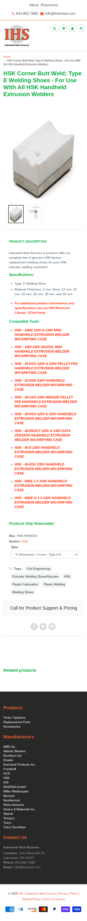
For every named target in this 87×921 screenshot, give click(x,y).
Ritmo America (13, 805)
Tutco (7, 822)
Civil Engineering (38, 568)
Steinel (8, 813)
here (40, 312)
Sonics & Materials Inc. (19, 809)
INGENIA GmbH (14, 787)
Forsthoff (9, 769)
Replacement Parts (16, 722)
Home (7, 56)
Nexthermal (11, 800)
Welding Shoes (22, 592)
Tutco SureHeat (14, 827)
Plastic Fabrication (25, 584)
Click (33, 312)
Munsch (8, 796)
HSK (25, 541)
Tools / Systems (14, 717)
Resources (49, 5)
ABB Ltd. (9, 746)
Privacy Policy (68, 893)
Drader (8, 760)
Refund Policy (31, 899)
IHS (5, 782)
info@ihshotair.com (60, 13)
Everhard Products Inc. (19, 764)
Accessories (11, 726)
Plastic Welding (54, 584)
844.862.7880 (27, 13)
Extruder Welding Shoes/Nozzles (35, 576)
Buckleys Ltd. (12, 755)
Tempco (8, 818)
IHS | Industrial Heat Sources (37, 893)
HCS (6, 773)
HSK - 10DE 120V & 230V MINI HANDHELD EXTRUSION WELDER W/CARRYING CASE (41, 334)
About (34, 5)
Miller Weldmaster (16, 791)
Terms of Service (54, 899)
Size (14, 547)
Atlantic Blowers (14, 751)
